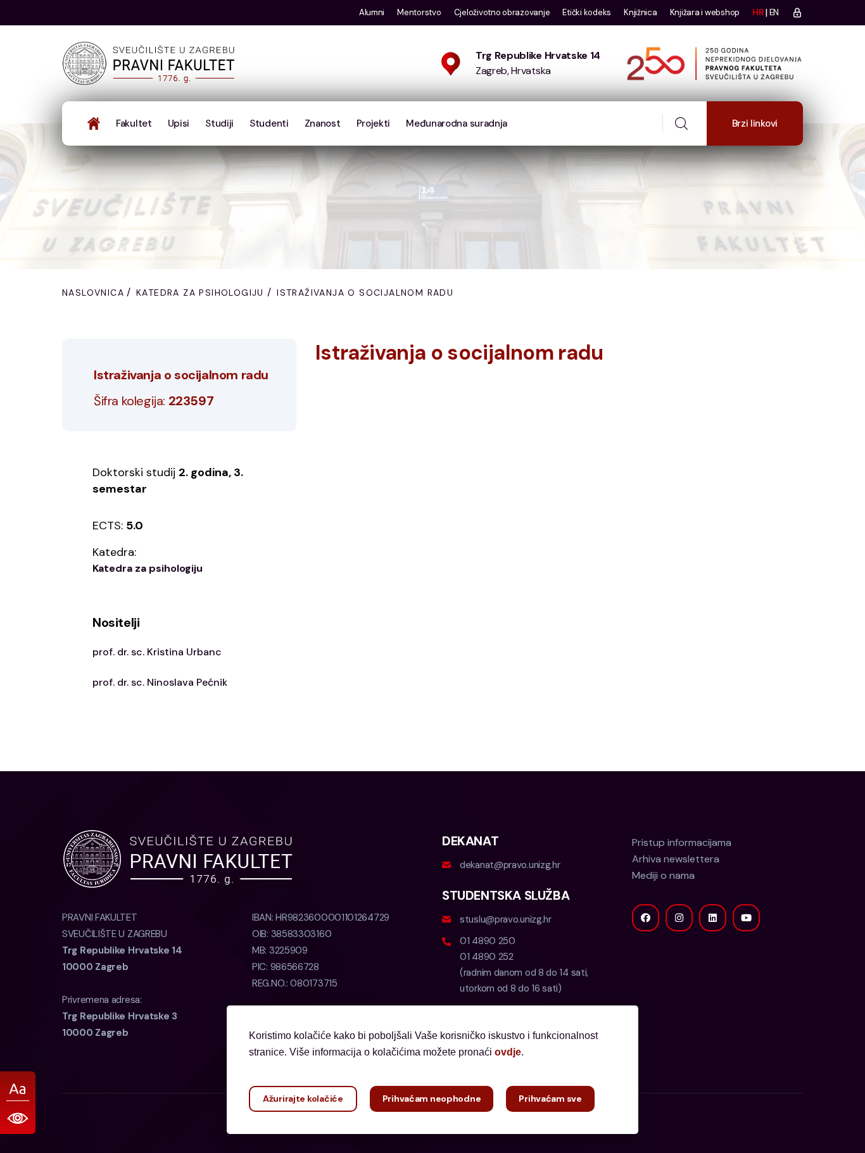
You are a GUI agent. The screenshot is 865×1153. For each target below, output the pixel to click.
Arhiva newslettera (675, 859)
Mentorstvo (419, 12)
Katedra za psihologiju (200, 292)
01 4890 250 (487, 941)
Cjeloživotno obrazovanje (502, 12)
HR (757, 12)
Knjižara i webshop (705, 12)
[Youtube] (746, 917)
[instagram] (679, 917)
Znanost (323, 123)
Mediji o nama (663, 875)
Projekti (374, 123)
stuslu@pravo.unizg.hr (506, 919)
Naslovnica (93, 292)
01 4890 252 (487, 956)
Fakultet (134, 123)
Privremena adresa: (119, 1016)
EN (774, 12)
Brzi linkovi (755, 123)
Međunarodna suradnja (456, 123)
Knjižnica (640, 12)
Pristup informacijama (681, 842)
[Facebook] (645, 917)
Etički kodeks (586, 12)
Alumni (371, 12)
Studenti (269, 123)
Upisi (179, 123)
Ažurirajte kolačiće (303, 1098)
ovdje (508, 1052)
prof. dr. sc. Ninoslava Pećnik (159, 682)
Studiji (219, 123)
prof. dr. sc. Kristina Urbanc (157, 651)
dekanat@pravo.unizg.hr (510, 865)
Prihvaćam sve (550, 1098)
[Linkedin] (712, 917)
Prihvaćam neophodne (431, 1098)
